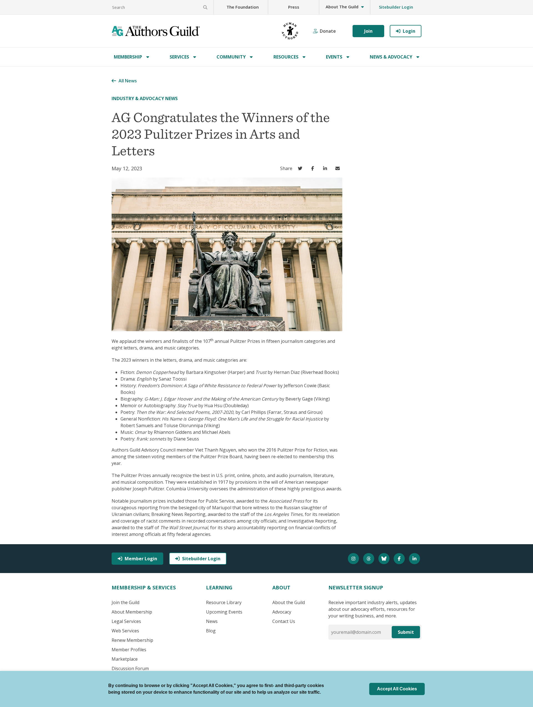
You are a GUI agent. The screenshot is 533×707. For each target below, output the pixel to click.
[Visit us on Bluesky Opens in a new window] (384, 558)
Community (231, 57)
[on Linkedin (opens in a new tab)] (326, 168)
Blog (211, 631)
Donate (328, 31)
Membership (128, 57)
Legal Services (126, 621)
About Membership (132, 612)
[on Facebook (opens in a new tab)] (313, 168)
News (212, 621)
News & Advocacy (391, 57)
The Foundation (243, 7)
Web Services (125, 631)
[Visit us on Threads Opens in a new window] (369, 558)
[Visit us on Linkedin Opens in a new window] (415, 558)
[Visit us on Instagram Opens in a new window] (354, 558)
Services (179, 57)
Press (293, 7)
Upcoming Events (224, 612)
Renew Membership (132, 640)
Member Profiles (129, 650)
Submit (406, 632)
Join (368, 31)
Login (409, 31)
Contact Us (283, 621)
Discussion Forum (130, 668)
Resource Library (224, 602)
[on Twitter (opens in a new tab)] (301, 168)
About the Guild (288, 602)
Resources (285, 57)
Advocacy (281, 612)
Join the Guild (125, 602)
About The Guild (342, 6)
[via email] (338, 168)
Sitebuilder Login (396, 7)
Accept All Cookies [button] (397, 688)
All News (128, 81)
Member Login (141, 559)
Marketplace (125, 659)
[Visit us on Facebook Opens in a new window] (400, 558)
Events (334, 57)
